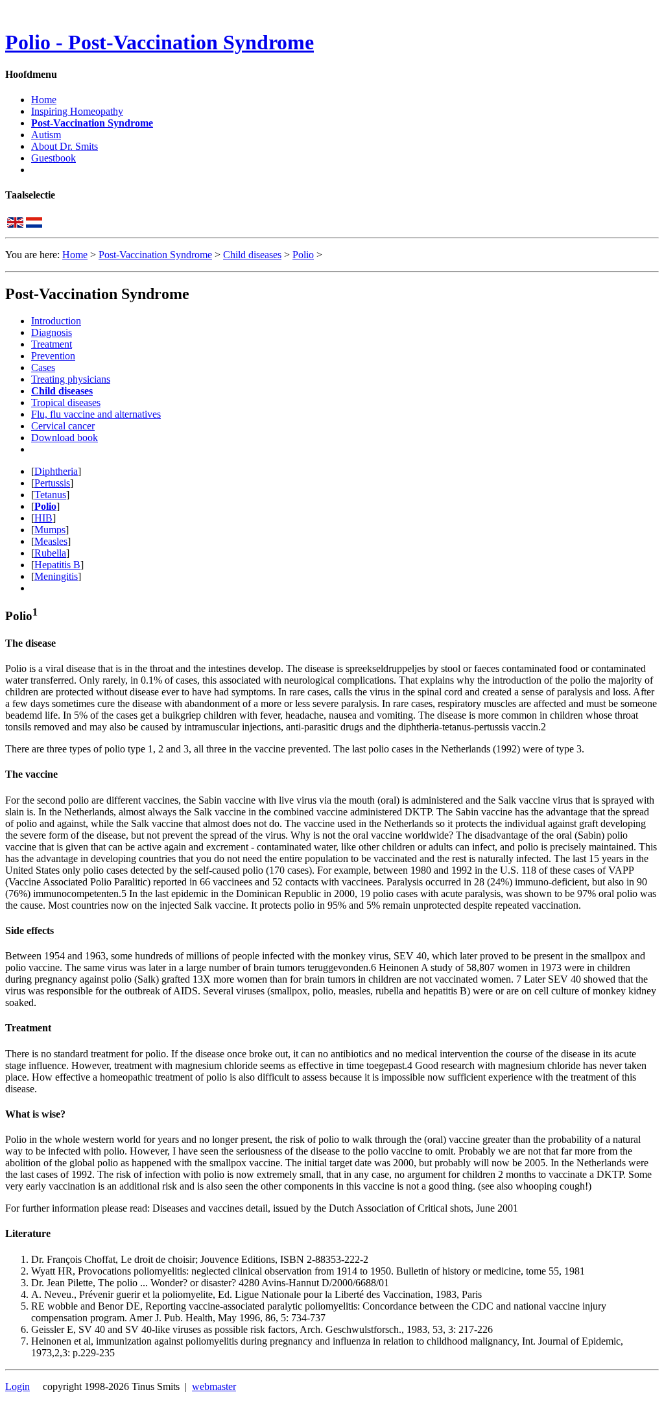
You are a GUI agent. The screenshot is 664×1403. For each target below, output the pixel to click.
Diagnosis (51, 332)
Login (17, 1386)
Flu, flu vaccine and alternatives (96, 414)
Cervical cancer (63, 425)
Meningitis (56, 576)
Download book (64, 437)
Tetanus (50, 494)
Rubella (50, 552)
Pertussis (52, 482)
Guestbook (53, 157)
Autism (46, 134)
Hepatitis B (57, 564)
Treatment (51, 344)
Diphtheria (56, 471)
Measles (50, 541)
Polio (303, 254)
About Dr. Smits (64, 146)
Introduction (56, 320)
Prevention (53, 355)
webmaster (214, 1386)
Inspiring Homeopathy (77, 111)
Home (43, 99)
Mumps (49, 529)
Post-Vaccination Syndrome (92, 122)
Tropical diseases (66, 402)
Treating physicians (70, 379)
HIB (43, 517)
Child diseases (252, 254)
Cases (43, 367)
